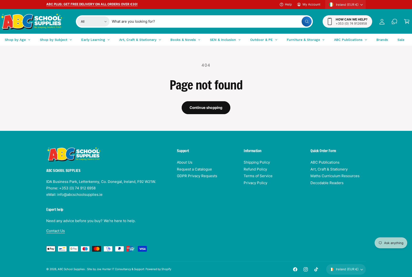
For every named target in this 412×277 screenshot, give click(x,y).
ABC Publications (325, 162)
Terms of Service (258, 176)
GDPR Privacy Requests (197, 176)
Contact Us (55, 231)
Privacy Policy (255, 183)
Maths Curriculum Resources (335, 176)
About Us (184, 162)
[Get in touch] (394, 21)
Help (288, 4)
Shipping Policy (257, 162)
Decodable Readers (327, 183)
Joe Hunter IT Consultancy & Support (120, 269)
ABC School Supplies (71, 269)
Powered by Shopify (158, 269)
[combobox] (212, 21)
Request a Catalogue (194, 169)
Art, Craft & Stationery (329, 169)
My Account (311, 4)
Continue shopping (206, 107)
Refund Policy (255, 169)
